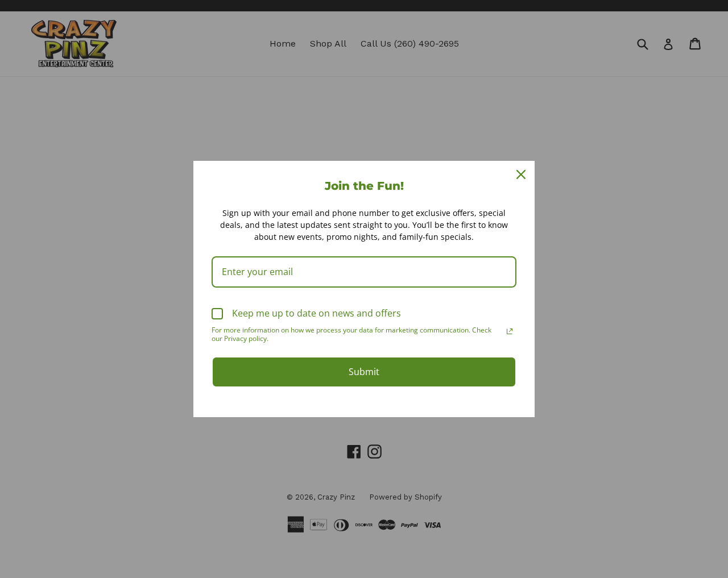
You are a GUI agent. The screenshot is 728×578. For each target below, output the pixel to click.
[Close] (521, 174)
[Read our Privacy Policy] (509, 331)
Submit (364, 371)
